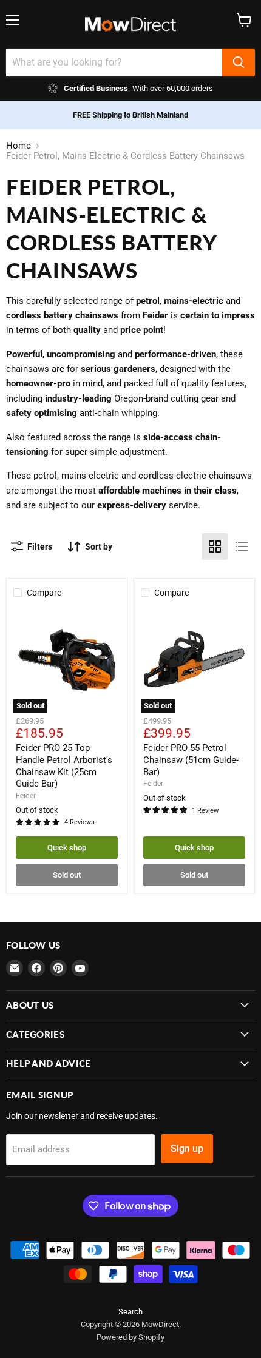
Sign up (187, 1148)
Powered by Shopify (130, 1337)
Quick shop (66, 847)
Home (18, 146)
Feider (26, 796)
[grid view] (215, 546)
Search (130, 1311)
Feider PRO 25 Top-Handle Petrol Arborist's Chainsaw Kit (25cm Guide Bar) (64, 765)
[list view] (241, 546)
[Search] (238, 62)
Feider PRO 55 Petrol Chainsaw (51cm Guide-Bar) (191, 759)
